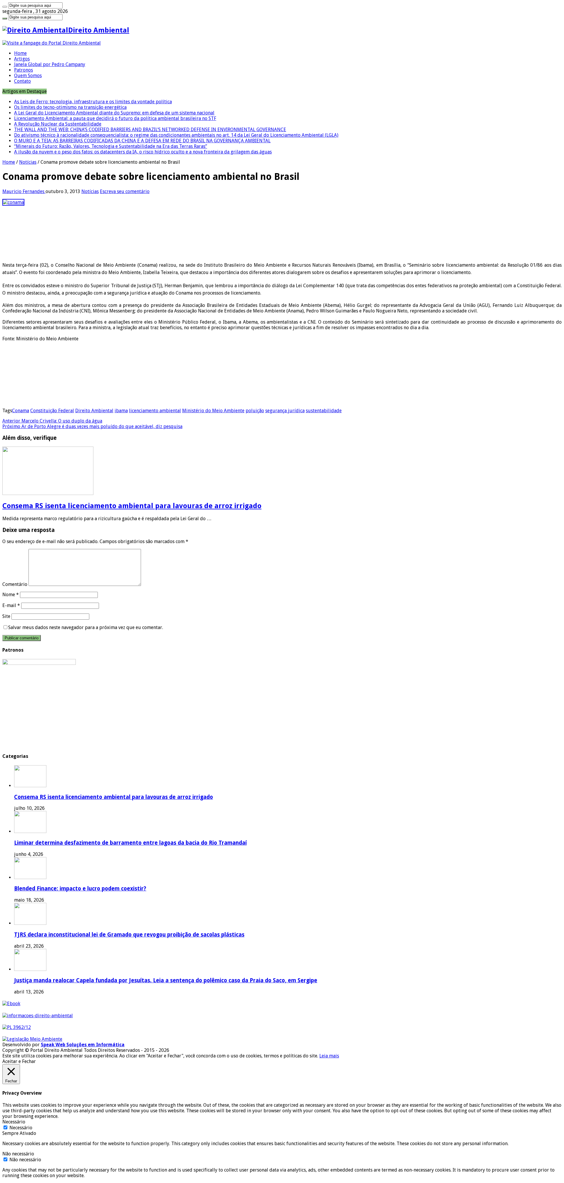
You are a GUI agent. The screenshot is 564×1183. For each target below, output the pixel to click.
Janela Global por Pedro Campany (49, 64)
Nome (10, 594)
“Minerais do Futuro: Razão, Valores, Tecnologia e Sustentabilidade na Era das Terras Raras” (110, 146)
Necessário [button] (13, 1122)
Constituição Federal (52, 410)
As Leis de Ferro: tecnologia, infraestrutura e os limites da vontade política (93, 101)
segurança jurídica (285, 410)
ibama (121, 410)
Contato (22, 81)
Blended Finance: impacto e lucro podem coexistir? (80, 888)
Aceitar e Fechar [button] (19, 1061)
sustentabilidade (324, 410)
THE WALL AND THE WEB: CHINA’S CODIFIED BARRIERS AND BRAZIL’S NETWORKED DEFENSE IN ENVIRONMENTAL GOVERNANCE (150, 129)
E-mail (11, 605)
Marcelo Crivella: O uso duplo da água (52, 421)
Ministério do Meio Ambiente (213, 410)
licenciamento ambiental (155, 410)
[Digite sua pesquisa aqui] (4, 7)
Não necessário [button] (18, 1154)
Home (20, 53)
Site (6, 616)
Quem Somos (28, 75)
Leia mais (329, 1056)
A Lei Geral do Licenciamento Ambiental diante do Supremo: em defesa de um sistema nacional (114, 113)
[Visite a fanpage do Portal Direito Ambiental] (51, 43)
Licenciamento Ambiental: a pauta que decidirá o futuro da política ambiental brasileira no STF (115, 118)
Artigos (22, 59)
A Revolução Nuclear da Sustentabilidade (57, 124)
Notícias (27, 162)
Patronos (23, 70)
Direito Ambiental (94, 410)
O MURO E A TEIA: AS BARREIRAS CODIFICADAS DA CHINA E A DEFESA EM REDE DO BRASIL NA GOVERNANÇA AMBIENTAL (142, 140)
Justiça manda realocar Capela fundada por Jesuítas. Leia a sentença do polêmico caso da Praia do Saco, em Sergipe (165, 980)
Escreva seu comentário (125, 191)
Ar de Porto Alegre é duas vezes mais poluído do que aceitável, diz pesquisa (92, 426)
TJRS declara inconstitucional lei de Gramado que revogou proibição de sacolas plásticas (129, 935)
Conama (20, 410)
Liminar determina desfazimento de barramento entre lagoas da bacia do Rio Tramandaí (130, 843)
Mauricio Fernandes (24, 191)
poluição (255, 410)
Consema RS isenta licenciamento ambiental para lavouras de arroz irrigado (131, 506)
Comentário (14, 584)
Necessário (20, 1127)
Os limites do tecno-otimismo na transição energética (70, 107)
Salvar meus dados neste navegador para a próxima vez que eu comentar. (85, 627)
